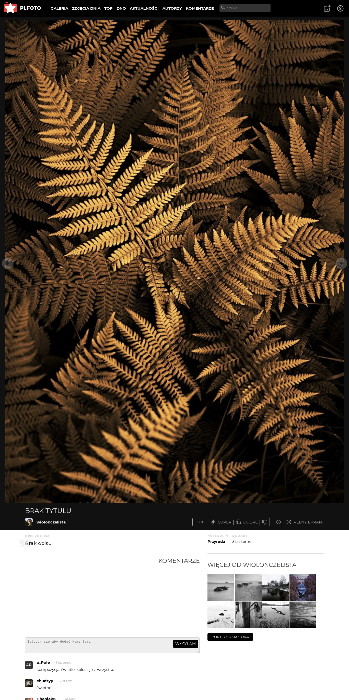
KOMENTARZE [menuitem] (200, 8)
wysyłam (185, 643)
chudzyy (45, 680)
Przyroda (216, 541)
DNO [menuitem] (121, 8)
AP (29, 664)
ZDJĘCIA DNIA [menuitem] (86, 8)
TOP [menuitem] (108, 8)
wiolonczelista (51, 522)
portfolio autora (230, 637)
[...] (220, 615)
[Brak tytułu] (29, 522)
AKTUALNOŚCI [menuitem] (144, 8)
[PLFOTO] (22, 8)
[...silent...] (302, 615)
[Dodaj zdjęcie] (327, 8)
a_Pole (43, 662)
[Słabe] (265, 522)
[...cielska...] (220, 587)
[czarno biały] (275, 587)
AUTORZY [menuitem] (172, 8)
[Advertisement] (91, 595)
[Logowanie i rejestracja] (340, 8)
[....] (275, 615)
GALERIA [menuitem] (59, 8)
